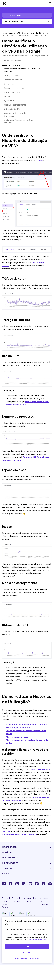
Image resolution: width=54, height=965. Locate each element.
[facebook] (11, 883)
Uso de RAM (9, 84)
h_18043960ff (10, 100)
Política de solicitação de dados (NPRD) (6, 902)
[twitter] (24, 883)
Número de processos (14, 88)
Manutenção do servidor (18, 727)
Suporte (12, 33)
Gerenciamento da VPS (31, 33)
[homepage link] (5, 4)
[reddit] (37, 883)
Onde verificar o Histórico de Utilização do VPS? (22, 70)
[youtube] (30, 883)
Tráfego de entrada (13, 79)
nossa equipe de (41, 797)
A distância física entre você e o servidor (26, 724)
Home (4, 33)
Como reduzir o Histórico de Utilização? (17, 114)
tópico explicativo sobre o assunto (19, 834)
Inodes (7, 96)
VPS (18, 33)
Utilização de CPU (12, 109)
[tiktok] (43, 883)
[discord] (50, 883)
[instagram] (17, 883)
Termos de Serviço (36, 901)
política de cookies (37, 939)
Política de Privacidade (17, 899)
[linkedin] (4, 883)
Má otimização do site (17, 736)
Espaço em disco (12, 92)
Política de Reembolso (27, 899)
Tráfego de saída (12, 75)
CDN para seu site (41, 769)
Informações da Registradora (45, 901)
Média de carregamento (15, 104)
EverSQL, (6, 831)
